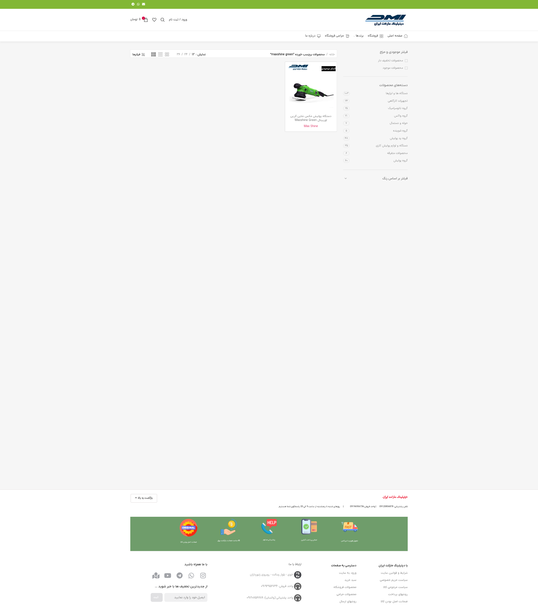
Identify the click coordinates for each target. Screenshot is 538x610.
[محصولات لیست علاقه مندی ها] (154, 20)
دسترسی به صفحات (343, 566)
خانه (332, 54)
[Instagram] (203, 575)
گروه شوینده (400, 131)
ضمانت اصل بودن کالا (394, 601)
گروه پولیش (400, 160)
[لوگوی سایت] (386, 19)
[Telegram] (179, 575)
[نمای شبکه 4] (153, 55)
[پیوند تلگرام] (133, 4)
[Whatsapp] (191, 575)
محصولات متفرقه (397, 153)
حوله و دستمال (399, 123)
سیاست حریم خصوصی (394, 580)
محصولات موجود (393, 68)
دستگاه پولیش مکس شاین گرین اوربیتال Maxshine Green (310, 118)
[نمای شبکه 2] (167, 55)
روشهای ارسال (347, 601)
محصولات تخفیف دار (390, 61)
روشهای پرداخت (398, 594)
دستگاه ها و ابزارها (397, 93)
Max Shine (311, 126)
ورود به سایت (347, 573)
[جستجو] (162, 20)
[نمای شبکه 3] (160, 55)
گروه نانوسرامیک (398, 108)
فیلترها (136, 54)
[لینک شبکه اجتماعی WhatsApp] (138, 4)
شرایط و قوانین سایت (394, 573)
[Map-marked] (156, 575)
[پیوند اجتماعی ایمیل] (143, 4)
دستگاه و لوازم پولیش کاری (392, 145)
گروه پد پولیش (399, 138)
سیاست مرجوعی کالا (395, 587)
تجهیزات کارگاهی (398, 101)
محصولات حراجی (346, 594)
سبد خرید (350, 580)
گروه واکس (401, 116)
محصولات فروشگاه (345, 587)
